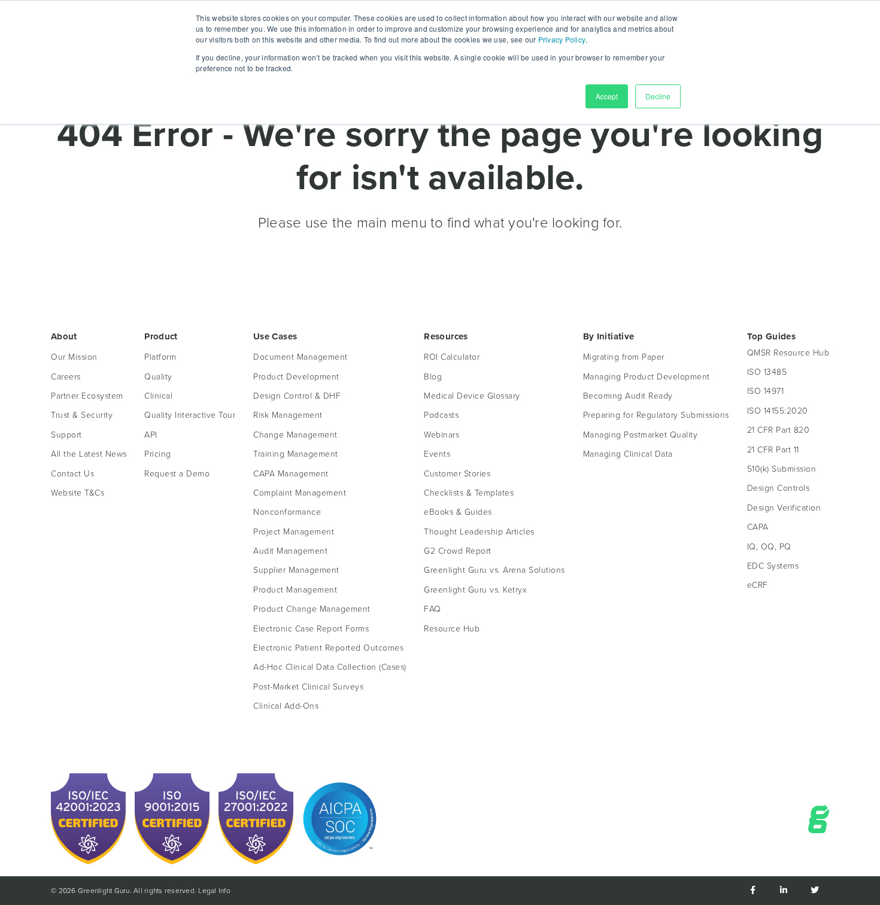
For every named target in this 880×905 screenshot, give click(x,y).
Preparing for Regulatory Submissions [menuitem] (656, 415)
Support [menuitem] (66, 435)
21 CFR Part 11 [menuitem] (773, 450)
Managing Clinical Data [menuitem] (628, 454)
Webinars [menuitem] (441, 435)
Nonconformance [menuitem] (287, 512)
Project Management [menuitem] (293, 532)
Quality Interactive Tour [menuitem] (189, 415)
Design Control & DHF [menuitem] (297, 396)
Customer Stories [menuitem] (457, 473)
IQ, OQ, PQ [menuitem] (769, 546)
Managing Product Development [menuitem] (646, 376)
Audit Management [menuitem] (290, 551)
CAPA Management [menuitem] (291, 473)
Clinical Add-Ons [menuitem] (285, 706)
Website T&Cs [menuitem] (77, 493)
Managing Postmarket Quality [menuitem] (640, 435)
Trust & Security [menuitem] (82, 415)
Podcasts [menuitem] (441, 415)
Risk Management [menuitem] (288, 415)
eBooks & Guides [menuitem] (458, 512)
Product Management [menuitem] (295, 590)
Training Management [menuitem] (295, 454)
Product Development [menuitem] (296, 376)
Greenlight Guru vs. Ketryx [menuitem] (475, 590)
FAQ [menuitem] (432, 609)
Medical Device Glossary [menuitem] (472, 396)
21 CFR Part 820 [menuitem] (778, 430)
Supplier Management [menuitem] (296, 570)
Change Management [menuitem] (295, 435)
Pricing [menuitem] (157, 454)
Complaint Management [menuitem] (299, 493)
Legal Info (214, 890)
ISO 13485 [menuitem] (767, 372)
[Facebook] (752, 890)
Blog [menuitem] (433, 376)
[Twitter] (814, 890)
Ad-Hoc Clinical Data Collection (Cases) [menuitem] (329, 667)
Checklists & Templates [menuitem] (469, 493)
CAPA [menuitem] (758, 527)
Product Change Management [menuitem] (312, 609)
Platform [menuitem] (160, 357)
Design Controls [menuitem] (778, 488)
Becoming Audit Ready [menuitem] (628, 396)
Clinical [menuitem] (158, 396)
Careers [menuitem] (66, 376)
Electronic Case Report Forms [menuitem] (311, 628)
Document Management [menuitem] (300, 357)
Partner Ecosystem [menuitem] (87, 396)
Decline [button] (657, 96)
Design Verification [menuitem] (784, 508)
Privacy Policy (562, 39)
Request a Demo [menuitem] (177, 473)
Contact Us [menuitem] (72, 473)
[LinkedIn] (783, 890)
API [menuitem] (150, 435)
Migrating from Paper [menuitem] (623, 357)
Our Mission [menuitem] (74, 357)
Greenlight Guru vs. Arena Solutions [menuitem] (494, 570)
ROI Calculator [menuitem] (452, 357)
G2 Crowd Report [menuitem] (457, 551)
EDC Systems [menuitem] (773, 566)
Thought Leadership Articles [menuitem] (479, 532)
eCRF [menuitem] (757, 585)
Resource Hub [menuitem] (452, 628)
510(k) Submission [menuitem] (782, 469)
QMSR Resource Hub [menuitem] (788, 353)
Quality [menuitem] (158, 376)
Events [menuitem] (437, 454)
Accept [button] (607, 96)
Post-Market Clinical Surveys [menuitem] (308, 687)
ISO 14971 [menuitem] (765, 391)
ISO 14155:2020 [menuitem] (777, 411)
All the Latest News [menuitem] (89, 454)
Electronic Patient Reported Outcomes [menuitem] (328, 648)
